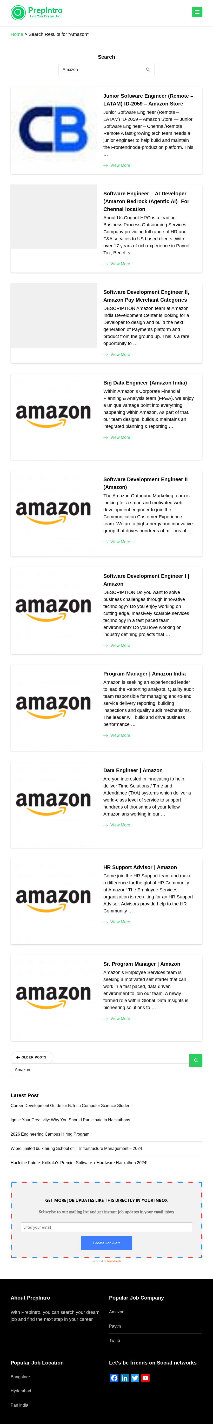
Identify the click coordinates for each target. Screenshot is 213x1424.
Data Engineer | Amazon (133, 770)
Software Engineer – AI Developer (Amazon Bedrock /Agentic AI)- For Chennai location (146, 201)
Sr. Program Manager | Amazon (141, 964)
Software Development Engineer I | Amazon (146, 580)
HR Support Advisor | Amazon (140, 867)
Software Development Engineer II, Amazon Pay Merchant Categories (146, 296)
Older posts (34, 1057)
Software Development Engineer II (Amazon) (145, 483)
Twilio (114, 1340)
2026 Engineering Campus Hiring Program (50, 1134)
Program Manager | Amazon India (144, 674)
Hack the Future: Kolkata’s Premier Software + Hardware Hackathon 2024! (79, 1163)
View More (120, 165)
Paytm (115, 1326)
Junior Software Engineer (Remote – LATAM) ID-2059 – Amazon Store (148, 100)
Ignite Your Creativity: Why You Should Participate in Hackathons (70, 1120)
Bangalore (20, 1377)
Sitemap (19, 1326)
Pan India (19, 1405)
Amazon (116, 1312)
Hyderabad (21, 1391)
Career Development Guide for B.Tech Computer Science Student (71, 1105)
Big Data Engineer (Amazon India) (145, 383)
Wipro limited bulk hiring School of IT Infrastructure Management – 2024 (76, 1148)
